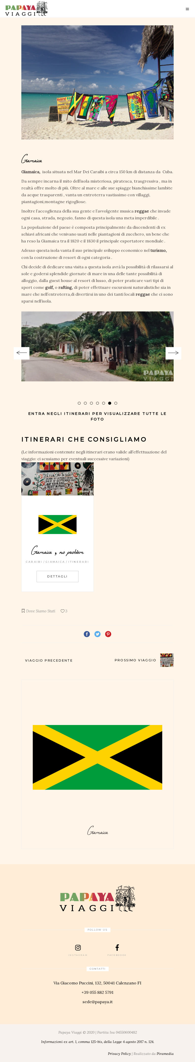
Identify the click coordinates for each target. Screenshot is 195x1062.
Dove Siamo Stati (40, 611)
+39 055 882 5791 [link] (97, 992)
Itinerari (78, 561)
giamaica (55, 561)
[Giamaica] (97, 82)
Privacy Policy (119, 1053)
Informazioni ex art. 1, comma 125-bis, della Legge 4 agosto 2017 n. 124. (97, 1041)
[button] (79, 403)
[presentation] (21, 353)
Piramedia (165, 1053)
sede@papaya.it (98, 1001)
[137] (97, 346)
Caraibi (34, 561)
